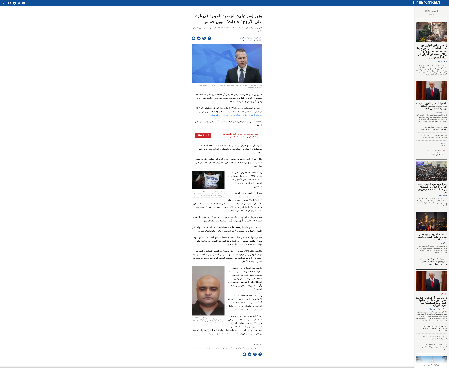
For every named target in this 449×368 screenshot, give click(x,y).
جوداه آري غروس (245, 37)
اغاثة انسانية (211, 348)
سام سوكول (442, 195)
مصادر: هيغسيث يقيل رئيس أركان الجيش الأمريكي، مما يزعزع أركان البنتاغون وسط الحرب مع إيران (435, 328)
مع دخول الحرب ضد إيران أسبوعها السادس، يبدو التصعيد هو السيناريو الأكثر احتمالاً (435, 153)
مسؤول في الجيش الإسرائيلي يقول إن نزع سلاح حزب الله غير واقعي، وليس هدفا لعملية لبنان (433, 261)
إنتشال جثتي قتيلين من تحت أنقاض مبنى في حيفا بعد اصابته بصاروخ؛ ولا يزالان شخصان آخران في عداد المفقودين (432, 51)
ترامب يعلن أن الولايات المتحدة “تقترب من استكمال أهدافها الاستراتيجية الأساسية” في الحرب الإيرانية (431, 301)
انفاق (204, 348)
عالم (258, 348)
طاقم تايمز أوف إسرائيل (438, 309)
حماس (220, 348)
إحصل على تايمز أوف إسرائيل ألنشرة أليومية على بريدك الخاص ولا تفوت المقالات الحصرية (240, 135)
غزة (226, 348)
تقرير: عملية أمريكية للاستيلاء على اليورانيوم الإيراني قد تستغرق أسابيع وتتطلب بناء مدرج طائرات (434, 347)
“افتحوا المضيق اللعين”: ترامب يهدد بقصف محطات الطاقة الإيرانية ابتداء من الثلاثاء (431, 106)
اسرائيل (233, 348)
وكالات (436, 112)
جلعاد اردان (241, 348)
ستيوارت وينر (255, 37)
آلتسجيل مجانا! (203, 135)
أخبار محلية (251, 348)
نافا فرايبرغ (442, 112)
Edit (243, 40)
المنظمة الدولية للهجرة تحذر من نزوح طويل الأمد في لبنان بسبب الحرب (432, 237)
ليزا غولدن (442, 243)
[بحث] (3, 3)
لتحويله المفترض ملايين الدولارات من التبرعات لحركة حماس (236, 115)
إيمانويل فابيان (441, 61)
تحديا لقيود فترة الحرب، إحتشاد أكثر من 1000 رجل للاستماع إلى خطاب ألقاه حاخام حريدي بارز (431, 188)
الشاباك (197, 348)
